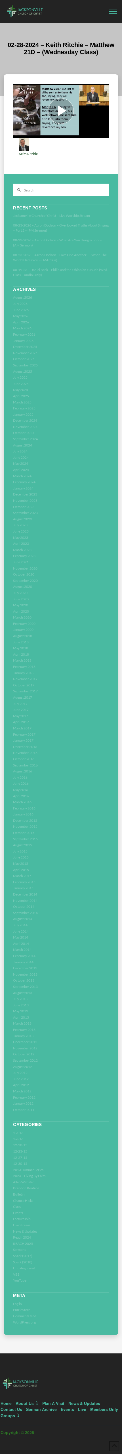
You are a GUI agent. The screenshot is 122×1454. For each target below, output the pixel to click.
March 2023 (22, 550)
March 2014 (22, 949)
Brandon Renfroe (26, 1188)
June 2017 (21, 709)
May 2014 (20, 937)
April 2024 (21, 470)
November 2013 (25, 974)
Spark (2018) (22, 1262)
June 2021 (21, 562)
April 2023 (21, 543)
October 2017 (23, 685)
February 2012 (24, 1097)
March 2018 (22, 660)
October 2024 (23, 433)
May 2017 (20, 716)
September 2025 (25, 365)
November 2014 (25, 900)
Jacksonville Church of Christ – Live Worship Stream (51, 215)
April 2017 (21, 722)
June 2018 (21, 642)
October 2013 (23, 980)
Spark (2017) (22, 1256)
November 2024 (25, 427)
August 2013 (22, 993)
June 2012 (21, 1079)
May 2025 (20, 390)
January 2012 (23, 1103)
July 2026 (20, 303)
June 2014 (21, 931)
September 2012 (25, 1060)
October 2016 (23, 759)
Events (18, 1213)
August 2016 (22, 771)
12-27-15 (20, 1157)
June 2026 (21, 310)
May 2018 (20, 648)
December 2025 (25, 346)
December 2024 (25, 420)
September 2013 (25, 986)
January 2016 (23, 814)
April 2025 (21, 396)
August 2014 (22, 919)
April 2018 (21, 654)
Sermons (19, 1249)
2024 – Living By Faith (29, 1176)
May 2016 (20, 790)
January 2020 (23, 629)
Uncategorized (24, 1268)
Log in (17, 1304)
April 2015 (21, 870)
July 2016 (20, 777)
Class (17, 1206)
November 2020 (25, 568)
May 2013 (20, 1011)
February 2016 (24, 808)
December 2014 (25, 894)
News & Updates (25, 1231)
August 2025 (22, 371)
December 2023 (25, 494)
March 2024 (22, 476)
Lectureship (22, 1219)
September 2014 (25, 913)
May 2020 (20, 605)
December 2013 (25, 968)
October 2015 (23, 833)
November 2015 (25, 826)
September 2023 (25, 513)
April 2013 (21, 1017)
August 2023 (22, 519)
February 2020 (24, 623)
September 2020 (25, 580)
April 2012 (21, 1085)
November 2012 (25, 1048)
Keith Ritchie (28, 154)
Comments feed (24, 1316)
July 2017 (20, 703)
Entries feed (22, 1310)
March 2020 (22, 617)
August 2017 (22, 697)
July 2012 (20, 1072)
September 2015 (25, 839)
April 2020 (21, 611)
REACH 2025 (23, 1243)
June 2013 (21, 1005)
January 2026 (23, 340)
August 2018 (22, 636)
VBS (16, 1274)
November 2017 (25, 679)
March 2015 (22, 876)
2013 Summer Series (28, 1170)
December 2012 (25, 1042)
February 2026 (24, 334)
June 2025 (21, 384)
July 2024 (20, 451)
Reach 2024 (22, 1237)
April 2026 (21, 322)
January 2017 (23, 740)
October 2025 (23, 359)
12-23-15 (20, 1151)
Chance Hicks (23, 1200)
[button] (113, 11)
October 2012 (23, 1054)
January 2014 (23, 962)
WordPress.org (24, 1322)
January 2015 (23, 888)
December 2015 (25, 820)
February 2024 (24, 482)
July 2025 (20, 377)
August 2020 (22, 586)
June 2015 (21, 857)
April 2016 (21, 796)
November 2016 (25, 753)
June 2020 (21, 599)
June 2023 (21, 531)
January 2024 (23, 488)
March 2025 (22, 402)
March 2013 (22, 1023)
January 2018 (23, 673)
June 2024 (21, 457)
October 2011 (23, 1110)
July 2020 (20, 593)
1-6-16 (18, 1139)
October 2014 (23, 906)
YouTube (19, 1280)
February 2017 (24, 734)
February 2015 (24, 882)
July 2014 (20, 925)
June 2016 (21, 783)
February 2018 (24, 666)
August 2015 (22, 845)
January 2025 (23, 414)
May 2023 (20, 537)
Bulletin (19, 1194)
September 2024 (25, 439)
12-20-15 (20, 1145)
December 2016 (25, 747)
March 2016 (22, 802)
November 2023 (25, 500)
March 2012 (22, 1091)
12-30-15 (20, 1163)
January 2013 (23, 1036)
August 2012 (22, 1067)
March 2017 (22, 728)
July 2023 (20, 525)
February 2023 (24, 556)
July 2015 (20, 851)
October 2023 (23, 507)
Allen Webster (23, 1182)
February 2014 (24, 956)
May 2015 (20, 863)
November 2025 (25, 353)
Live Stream (21, 1225)
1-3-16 (18, 1133)
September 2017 (25, 691)
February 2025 (24, 408)
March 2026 (22, 328)
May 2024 (20, 463)
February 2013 (24, 1029)
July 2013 (20, 999)
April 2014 (21, 943)
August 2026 (22, 297)
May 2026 (20, 316)
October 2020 (23, 574)
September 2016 (25, 765)
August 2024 (22, 445)
